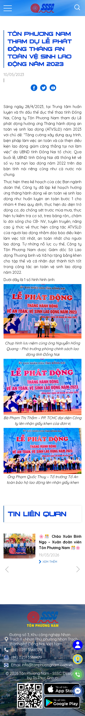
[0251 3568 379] (78, 674)
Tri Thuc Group (45, 677)
